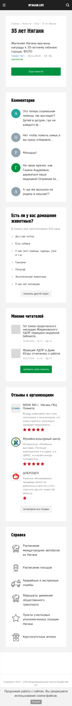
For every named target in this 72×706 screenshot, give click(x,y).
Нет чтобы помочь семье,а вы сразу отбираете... (41, 137)
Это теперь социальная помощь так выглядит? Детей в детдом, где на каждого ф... (39, 118)
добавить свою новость (36, 369)
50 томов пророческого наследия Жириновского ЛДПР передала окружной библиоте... (41, 331)
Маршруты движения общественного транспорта (38, 600)
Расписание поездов (37, 567)
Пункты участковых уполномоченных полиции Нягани (41, 619)
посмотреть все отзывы (36, 509)
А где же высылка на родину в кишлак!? (38, 192)
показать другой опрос (36, 293)
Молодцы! (30, 152)
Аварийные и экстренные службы (41, 583)
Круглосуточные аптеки (39, 636)
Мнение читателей (27, 316)
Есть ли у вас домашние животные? (33, 218)
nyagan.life (36, 5)
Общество (18, 56)
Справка (18, 535)
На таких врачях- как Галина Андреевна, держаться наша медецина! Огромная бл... (41, 172)
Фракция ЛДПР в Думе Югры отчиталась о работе (41, 351)
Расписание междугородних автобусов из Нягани (41, 550)
